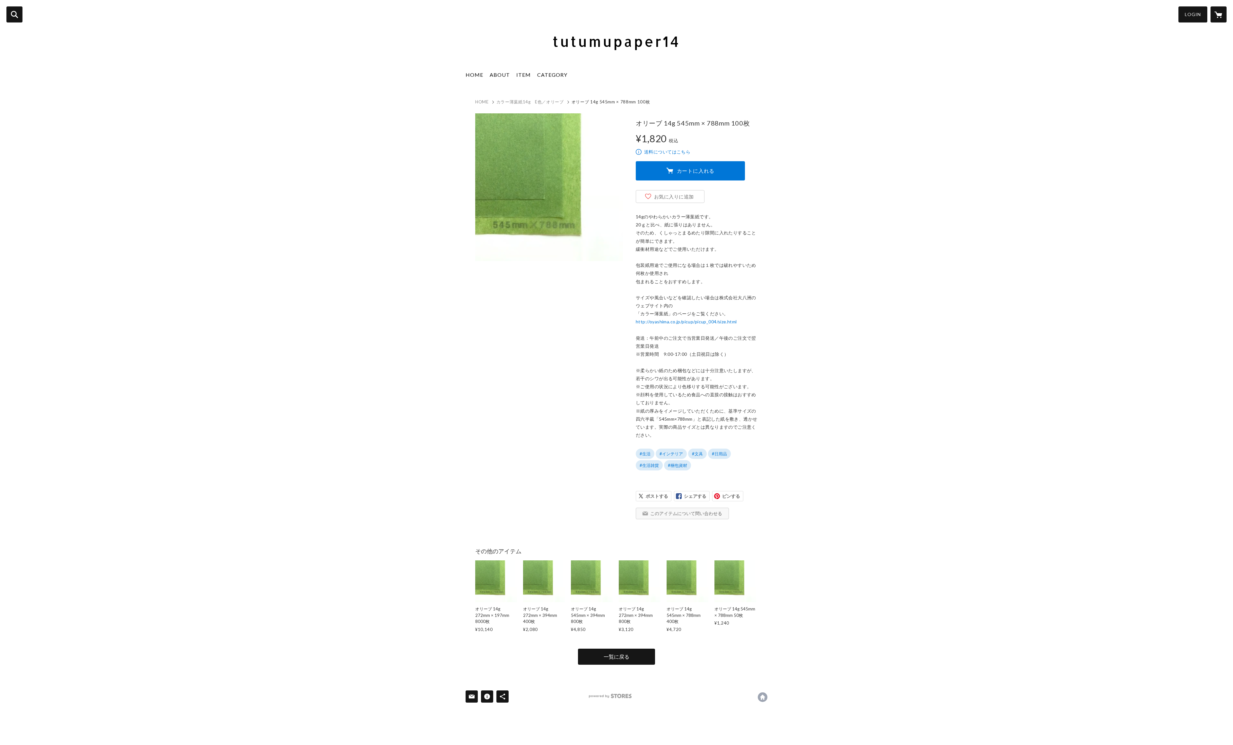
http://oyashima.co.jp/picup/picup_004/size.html (686, 321)
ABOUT (500, 75)
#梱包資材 (677, 465)
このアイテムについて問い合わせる (686, 513)
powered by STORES (610, 696)
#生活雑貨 (649, 465)
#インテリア (671, 453)
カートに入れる (696, 171)
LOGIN (1193, 14)
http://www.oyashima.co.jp (762, 697)
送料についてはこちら (667, 151)
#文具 (697, 453)
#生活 (645, 453)
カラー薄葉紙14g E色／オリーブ (530, 101)
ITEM (523, 75)
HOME (474, 75)
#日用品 (719, 453)
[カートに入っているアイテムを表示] (1219, 14)
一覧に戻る (616, 656)
